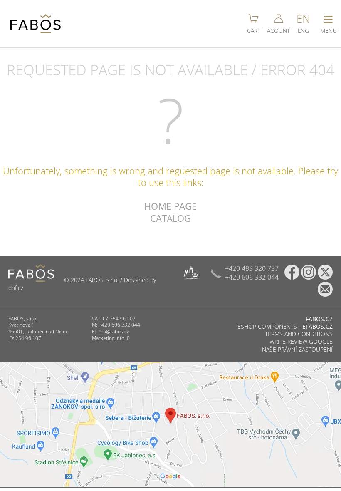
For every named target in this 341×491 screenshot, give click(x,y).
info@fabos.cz (113, 331)
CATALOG (170, 218)
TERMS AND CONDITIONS (299, 334)
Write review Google (301, 341)
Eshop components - (285, 326)
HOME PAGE (170, 206)
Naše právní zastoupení (297, 349)
